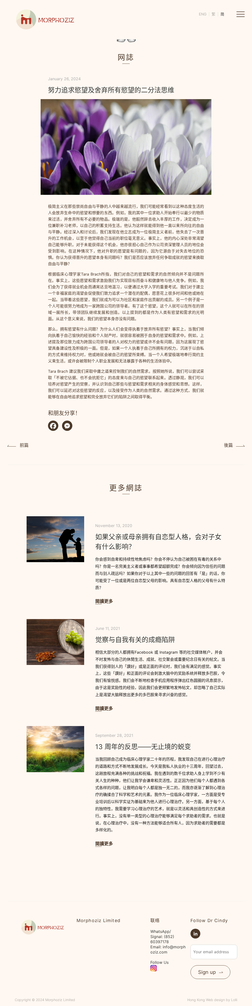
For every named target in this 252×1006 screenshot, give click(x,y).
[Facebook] (53, 426)
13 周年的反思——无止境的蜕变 (143, 747)
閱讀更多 (104, 601)
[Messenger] (67, 426)
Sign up (207, 972)
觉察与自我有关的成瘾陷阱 (135, 640)
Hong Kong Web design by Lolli (212, 1000)
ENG (202, 14)
